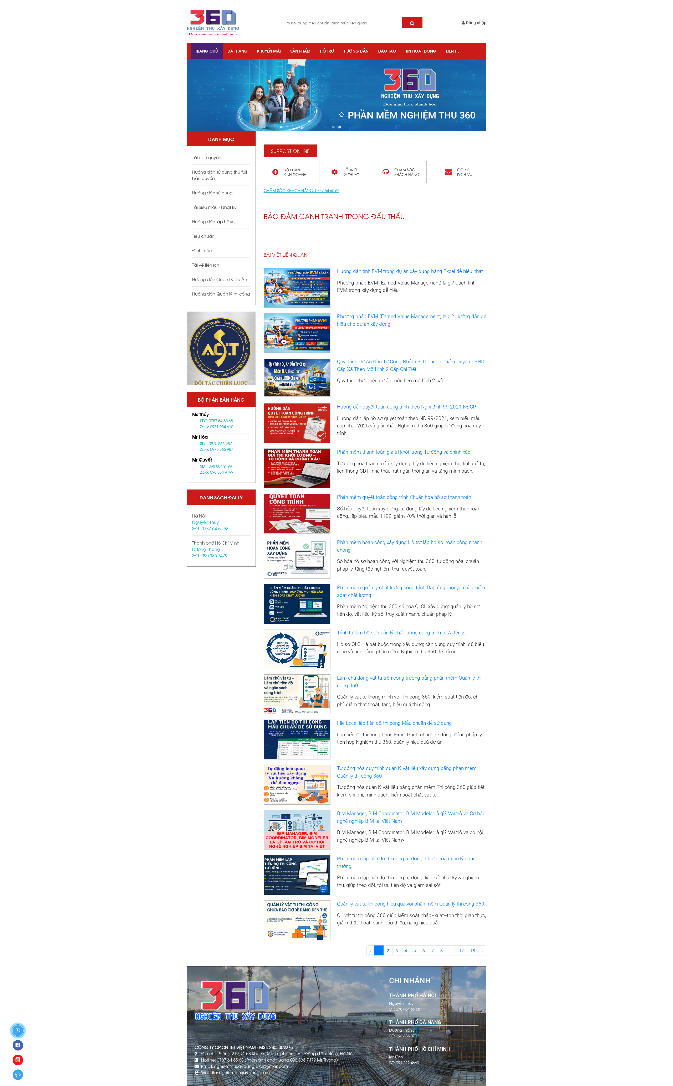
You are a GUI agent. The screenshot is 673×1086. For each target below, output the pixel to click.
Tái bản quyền (206, 157)
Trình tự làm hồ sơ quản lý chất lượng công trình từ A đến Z (401, 633)
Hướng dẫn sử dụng (212, 192)
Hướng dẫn (356, 51)
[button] (333, 127)
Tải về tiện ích (205, 265)
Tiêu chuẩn (203, 236)
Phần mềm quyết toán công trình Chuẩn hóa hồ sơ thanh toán (404, 497)
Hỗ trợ (327, 51)
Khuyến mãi (269, 51)
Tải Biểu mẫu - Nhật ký (214, 207)
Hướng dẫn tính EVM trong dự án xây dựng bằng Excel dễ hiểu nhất (410, 271)
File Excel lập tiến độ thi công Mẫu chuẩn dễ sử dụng (394, 723)
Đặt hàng (237, 51)
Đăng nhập (475, 22)
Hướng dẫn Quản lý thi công (221, 294)
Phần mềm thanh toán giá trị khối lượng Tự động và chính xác (403, 452)
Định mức (202, 250)
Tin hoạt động (421, 51)
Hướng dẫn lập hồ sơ (213, 221)
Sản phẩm (300, 51)
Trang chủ (206, 51)
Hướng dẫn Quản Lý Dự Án (219, 279)
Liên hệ (453, 51)
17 (461, 950)
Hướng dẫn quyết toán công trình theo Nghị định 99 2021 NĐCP (406, 407)
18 (472, 950)
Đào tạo (387, 51)
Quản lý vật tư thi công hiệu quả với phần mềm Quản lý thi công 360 (410, 904)
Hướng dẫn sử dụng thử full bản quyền (219, 175)
